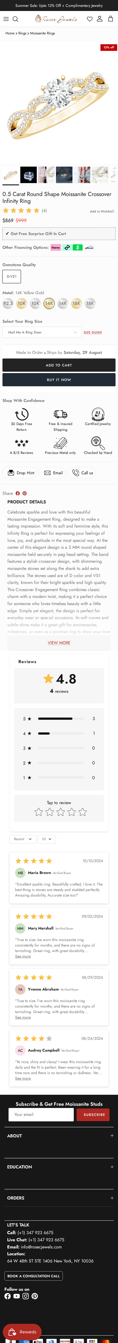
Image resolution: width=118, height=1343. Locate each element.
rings (22, 33)
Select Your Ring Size (22, 321)
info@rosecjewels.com (41, 1247)
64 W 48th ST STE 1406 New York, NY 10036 (50, 1261)
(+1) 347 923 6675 (35, 1232)
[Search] (18, 19)
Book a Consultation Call (33, 1276)
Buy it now (59, 379)
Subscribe (94, 1114)
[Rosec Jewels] (56, 19)
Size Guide (93, 332)
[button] (89, 19)
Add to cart (59, 365)
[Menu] (6, 19)
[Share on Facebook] (18, 493)
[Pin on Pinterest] (25, 493)
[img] (21, 210)
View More (59, 643)
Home (10, 33)
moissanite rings (42, 33)
